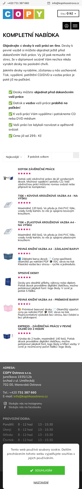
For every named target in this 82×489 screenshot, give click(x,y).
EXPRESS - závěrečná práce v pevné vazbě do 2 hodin (44, 327)
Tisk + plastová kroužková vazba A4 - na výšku (47, 223)
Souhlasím (43, 470)
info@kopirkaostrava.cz (65, 3)
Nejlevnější (12, 157)
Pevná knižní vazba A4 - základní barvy (48, 249)
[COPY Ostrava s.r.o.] (29, 14)
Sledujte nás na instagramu (25, 403)
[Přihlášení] (67, 25)
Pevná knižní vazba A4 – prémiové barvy (48, 299)
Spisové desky (28, 273)
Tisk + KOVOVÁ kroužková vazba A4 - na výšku (48, 197)
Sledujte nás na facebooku (25, 407)
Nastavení (41, 482)
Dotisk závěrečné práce (36, 169)
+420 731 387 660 (18, 3)
